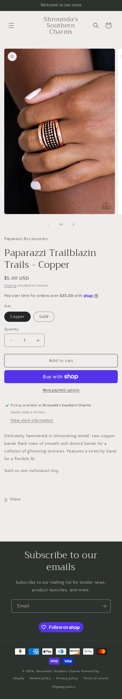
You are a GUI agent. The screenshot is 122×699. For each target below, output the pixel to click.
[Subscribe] (104, 606)
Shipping (10, 285)
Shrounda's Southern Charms (58, 671)
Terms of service (96, 678)
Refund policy (40, 678)
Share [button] (15, 499)
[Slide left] (48, 224)
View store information (31, 420)
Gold (44, 316)
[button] (11, 25)
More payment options (61, 390)
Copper (17, 316)
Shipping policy (63, 687)
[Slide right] (73, 224)
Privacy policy (67, 678)
